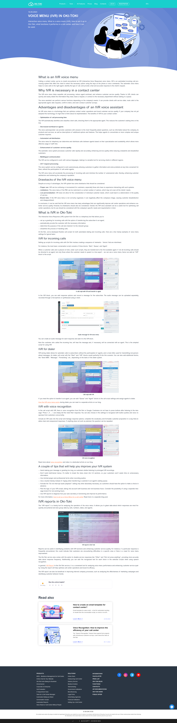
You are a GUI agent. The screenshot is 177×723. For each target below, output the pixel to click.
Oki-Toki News (98, 692)
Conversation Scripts (43, 699)
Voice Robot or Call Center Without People (49, 705)
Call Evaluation (41, 689)
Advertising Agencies (74, 697)
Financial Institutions (74, 699)
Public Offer (97, 694)
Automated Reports (42, 702)
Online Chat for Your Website (45, 679)
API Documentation (100, 689)
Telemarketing (72, 687)
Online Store (71, 676)
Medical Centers (73, 684)
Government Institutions (75, 689)
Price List (96, 679)
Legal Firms (71, 694)
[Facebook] (119, 675)
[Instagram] (126, 675)
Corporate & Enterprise (43, 687)
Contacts (96, 686)
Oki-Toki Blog (97, 681)
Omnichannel (40, 684)
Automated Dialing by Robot (45, 697)
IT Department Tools (42, 692)
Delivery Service (73, 681)
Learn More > (78, 619)
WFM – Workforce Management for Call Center (50, 676)
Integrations (97, 673)
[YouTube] (138, 675)
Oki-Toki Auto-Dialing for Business (46, 681)
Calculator (97, 676)
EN (147, 4)
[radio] (50, 585)
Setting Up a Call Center (75, 702)
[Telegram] (132, 675)
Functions (96, 684)
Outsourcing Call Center (75, 679)
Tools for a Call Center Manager (46, 694)
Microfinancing (72, 692)
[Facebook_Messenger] (171, 706)
